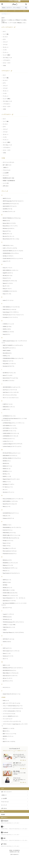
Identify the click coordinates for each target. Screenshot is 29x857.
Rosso (6, 570)
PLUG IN (7, 530)
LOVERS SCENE (11, 433)
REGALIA (7, 560)
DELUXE (7, 275)
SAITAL (7, 582)
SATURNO (5, 584)
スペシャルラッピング (7, 718)
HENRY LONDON (6, 350)
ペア (14, 10)
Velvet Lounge (11, 650)
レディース (5, 10)
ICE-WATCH (9, 372)
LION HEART (9, 430)
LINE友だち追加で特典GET (14, 1)
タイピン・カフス (6, 62)
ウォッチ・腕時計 (6, 55)
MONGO (6, 468)
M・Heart (8, 486)
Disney (7, 288)
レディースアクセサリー (7, 27)
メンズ (24, 10)
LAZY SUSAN (10, 428)
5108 (6, 700)
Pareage (8, 540)
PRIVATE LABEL (11, 535)
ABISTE (7, 198)
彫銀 (6, 731)
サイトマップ (5, 175)
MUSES (7, 476)
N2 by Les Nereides (13, 498)
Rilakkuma (8, 565)
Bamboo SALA (9, 223)
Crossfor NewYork (13, 258)
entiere (8, 300)
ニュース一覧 (5, 183)
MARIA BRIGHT (10, 455)
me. (5, 489)
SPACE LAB (8, 590)
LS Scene (8, 438)
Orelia (6, 515)
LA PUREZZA (9, 415)
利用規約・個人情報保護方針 (9, 180)
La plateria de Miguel (12, 443)
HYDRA (6, 355)
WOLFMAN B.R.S (9, 670)
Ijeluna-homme (10, 378)
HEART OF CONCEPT (13, 345)
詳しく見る (22, 760)
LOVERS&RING (10, 435)
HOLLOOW (7, 353)
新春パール (9, 733)
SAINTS (7, 579)
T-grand (8, 614)
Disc (6, 285)
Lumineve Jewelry (12, 446)
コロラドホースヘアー (13, 708)
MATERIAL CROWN (12, 458)
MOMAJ (7, 466)
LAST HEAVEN (9, 425)
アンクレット (5, 52)
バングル (5, 49)
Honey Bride (9, 363)
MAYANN (6, 460)
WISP (6, 665)
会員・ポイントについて (6, 791)
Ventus (6, 653)
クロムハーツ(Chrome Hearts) (12, 705)
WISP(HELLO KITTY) (13, 667)
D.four (7, 267)
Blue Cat (8, 236)
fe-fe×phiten (10, 317)
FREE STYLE (9, 309)
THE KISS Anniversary (13, 622)
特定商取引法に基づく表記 (8, 178)
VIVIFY (7, 648)
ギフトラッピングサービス (8, 162)
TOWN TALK (9, 627)
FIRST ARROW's (11, 306)
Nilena (6, 506)
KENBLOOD (9, 406)
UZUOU (7, 641)
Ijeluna (7, 375)
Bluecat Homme (11, 238)
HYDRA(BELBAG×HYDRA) (13, 358)
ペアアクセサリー (5, 70)
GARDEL (7, 326)
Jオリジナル (9, 394)
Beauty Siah (10, 225)
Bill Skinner (8, 228)
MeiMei (7, 481)
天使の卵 (8, 728)
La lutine (8, 441)
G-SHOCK (8, 323)
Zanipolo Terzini (11, 693)
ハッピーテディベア (12, 721)
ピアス (4, 39)
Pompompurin (9, 553)
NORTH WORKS (10, 501)
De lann (7, 278)
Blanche (7, 233)
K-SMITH (7, 404)
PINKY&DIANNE (12, 527)
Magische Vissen (11, 479)
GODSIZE (8, 331)
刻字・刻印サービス (7, 164)
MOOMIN (7, 471)
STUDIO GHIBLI (10, 592)
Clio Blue (8, 255)
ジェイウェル (3, 13)
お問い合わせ (5, 185)
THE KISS (7, 619)
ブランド (3, 191)
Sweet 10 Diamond (14, 598)
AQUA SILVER (9, 206)
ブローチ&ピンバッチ (7, 57)
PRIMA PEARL (9, 532)
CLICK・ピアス (10, 248)
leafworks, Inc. (16, 854)
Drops (7, 293)
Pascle (6, 543)
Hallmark (8, 360)
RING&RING (10, 562)
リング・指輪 (5, 34)
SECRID (7, 587)
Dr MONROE (10, 291)
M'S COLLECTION (11, 453)
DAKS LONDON (10, 270)
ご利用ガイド (5, 167)
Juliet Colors (10, 392)
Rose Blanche (10, 567)
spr (7, 607)
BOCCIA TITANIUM (11, 218)
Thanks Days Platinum (13, 632)
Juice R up (10, 389)
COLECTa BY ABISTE (13, 250)
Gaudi (6, 334)
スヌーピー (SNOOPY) (10, 716)
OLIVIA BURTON (10, 513)
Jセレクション (10, 397)
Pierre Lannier (9, 551)
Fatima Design (10, 312)
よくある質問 (5, 172)
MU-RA (6, 473)
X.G (6, 687)
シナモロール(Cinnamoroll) (12, 711)
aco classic (9, 211)
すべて (4, 31)
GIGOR (7, 329)
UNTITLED (8, 639)
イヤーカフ (5, 44)
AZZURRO (7, 208)
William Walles (10, 673)
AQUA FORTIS (11, 203)
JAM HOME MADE (11, 387)
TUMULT (5, 629)
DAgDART (8, 272)
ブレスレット (5, 47)
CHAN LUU (8, 245)
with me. (7, 678)
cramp (6, 261)
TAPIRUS (7, 616)
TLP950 (9, 624)
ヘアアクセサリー (6, 60)
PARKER (7, 524)
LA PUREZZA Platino (13, 422)
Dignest (8, 283)
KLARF (6, 409)
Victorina (8, 656)
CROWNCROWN (11, 253)
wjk (8, 680)
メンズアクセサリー (6, 114)
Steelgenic (10, 595)
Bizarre (7, 231)
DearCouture (10, 280)
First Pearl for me (13, 314)
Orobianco (8, 518)
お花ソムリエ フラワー (11, 703)
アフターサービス (6, 170)
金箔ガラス (9, 741)
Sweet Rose (9, 600)
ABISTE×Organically (13, 201)
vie (5, 658)
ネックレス (5, 36)
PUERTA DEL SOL (11, 537)
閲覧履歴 (3, 814)
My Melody (8, 484)
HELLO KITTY (9, 347)
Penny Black (9, 548)
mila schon (8, 492)
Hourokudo (8, 366)
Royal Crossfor (11, 573)
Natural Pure (10, 503)
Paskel (6, 545)
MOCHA (6, 463)
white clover (10, 675)
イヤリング (5, 41)
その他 (4, 65)
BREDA (6, 220)
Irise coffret (8, 380)
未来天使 (8, 736)
